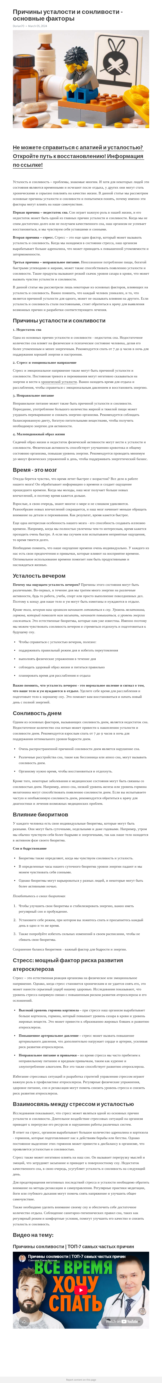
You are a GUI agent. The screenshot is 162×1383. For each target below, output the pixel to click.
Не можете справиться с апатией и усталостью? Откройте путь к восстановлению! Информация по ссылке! (78, 156)
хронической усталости (59, 382)
